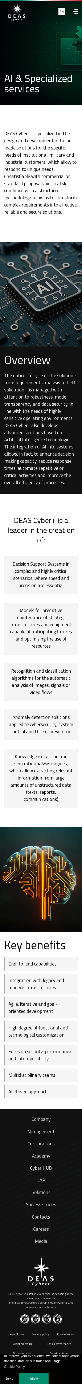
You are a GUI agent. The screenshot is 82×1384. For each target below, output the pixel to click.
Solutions (41, 1192)
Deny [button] (9, 1378)
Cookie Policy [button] (14, 1366)
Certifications (41, 1143)
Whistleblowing (22, 1343)
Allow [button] (34, 1378)
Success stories (41, 1204)
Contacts (41, 1216)
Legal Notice (16, 1334)
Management (41, 1131)
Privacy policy (40, 1334)
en (62, 11)
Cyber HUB (41, 1168)
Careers (41, 1229)
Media (41, 1241)
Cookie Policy (65, 1334)
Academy (41, 1155)
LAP (41, 1180)
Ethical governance (59, 1343)
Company (41, 1119)
